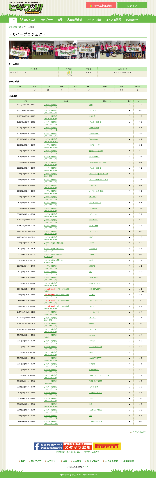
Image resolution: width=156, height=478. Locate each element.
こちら (85, 467)
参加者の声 (132, 19)
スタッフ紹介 (94, 19)
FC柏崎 (92, 364)
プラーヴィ (93, 214)
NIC (90, 272)
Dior (90, 105)
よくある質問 (113, 19)
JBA (90, 352)
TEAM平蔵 (93, 208)
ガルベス (92, 185)
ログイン (132, 5)
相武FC (92, 260)
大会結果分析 (74, 19)
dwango (92, 335)
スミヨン (92, 318)
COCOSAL (93, 220)
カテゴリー (47, 19)
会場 (60, 19)
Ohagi (91, 323)
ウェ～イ (92, 110)
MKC (91, 237)
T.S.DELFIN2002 (95, 381)
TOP (12, 19)
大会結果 (77, 461)
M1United (92, 197)
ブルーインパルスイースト (99, 375)
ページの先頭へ (139, 431)
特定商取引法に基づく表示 (68, 452)
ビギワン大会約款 (91, 452)
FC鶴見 (92, 116)
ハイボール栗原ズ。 (97, 191)
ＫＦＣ (91, 306)
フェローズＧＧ (95, 122)
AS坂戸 (92, 295)
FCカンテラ (93, 226)
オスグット (93, 231)
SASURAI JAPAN (95, 347)
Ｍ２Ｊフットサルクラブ (98, 174)
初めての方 (29, 19)
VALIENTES (93, 277)
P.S (90, 404)
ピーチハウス (94, 312)
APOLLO (92, 398)
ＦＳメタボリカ (95, 202)
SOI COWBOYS (95, 289)
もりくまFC (93, 387)
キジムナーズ (94, 133)
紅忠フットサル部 (96, 151)
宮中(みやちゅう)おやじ (98, 162)
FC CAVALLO (94, 156)
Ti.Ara (91, 243)
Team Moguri (94, 128)
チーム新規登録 (103, 5)
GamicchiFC (94, 370)
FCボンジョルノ (95, 283)
